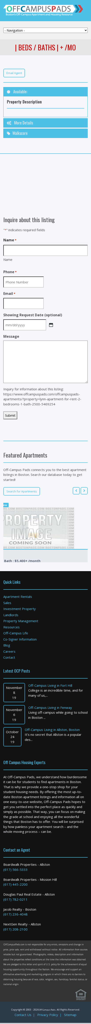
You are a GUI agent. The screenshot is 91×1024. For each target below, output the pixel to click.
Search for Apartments (21, 491)
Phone (10, 271)
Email (9, 293)
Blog (6, 645)
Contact (9, 657)
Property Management (20, 621)
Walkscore (20, 133)
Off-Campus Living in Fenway (50, 707)
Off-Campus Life (15, 633)
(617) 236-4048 (15, 914)
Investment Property (19, 608)
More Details (23, 123)
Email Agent (14, 73)
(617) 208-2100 (15, 929)
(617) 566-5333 (15, 869)
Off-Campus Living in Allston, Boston (52, 729)
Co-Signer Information (20, 639)
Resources (11, 627)
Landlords (10, 615)
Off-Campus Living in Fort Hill (50, 685)
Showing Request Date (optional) (32, 315)
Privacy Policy (47, 1015)
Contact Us (23, 1015)
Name (7, 259)
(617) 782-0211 (15, 899)
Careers (9, 651)
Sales (7, 603)
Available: (19, 91)
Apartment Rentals (17, 596)
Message (11, 336)
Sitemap (70, 1015)
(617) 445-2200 (15, 884)
